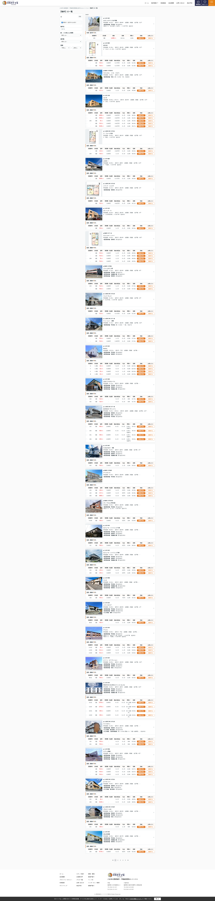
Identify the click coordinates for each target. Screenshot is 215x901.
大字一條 (113, 318)
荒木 (112, 77)
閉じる (157, 898)
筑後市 (105, 70)
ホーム (147, 3)
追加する (150, 38)
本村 (109, 208)
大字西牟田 (110, 70)
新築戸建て (91, 885)
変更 (80, 16)
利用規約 (62, 883)
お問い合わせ (180, 3)
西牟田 (113, 190)
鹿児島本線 (107, 24)
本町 (109, 18)
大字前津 (110, 470)
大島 (109, 95)
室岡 (109, 43)
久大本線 (106, 612)
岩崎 (109, 379)
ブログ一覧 (79, 880)
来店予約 (189, 3)
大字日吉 (113, 131)
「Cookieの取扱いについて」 (135, 898)
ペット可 (90, 880)
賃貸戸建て (91, 877)
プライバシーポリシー (66, 880)
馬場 (109, 577)
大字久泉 (113, 183)
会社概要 (171, 3)
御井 (111, 612)
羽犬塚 (113, 24)
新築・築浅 (91, 874)
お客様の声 (79, 877)
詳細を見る (141, 38)
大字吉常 (113, 807)
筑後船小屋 (114, 274)
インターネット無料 (94, 883)
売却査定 (163, 3)
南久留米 (112, 729)
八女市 (105, 18)
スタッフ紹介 (80, 874)
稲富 (109, 158)
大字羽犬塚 (110, 500)
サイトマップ (63, 885)
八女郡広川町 (107, 131)
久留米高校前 (113, 731)
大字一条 (110, 233)
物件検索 (154, 3)
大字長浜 (110, 266)
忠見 (109, 602)
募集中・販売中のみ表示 (69, 22)
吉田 (109, 346)
